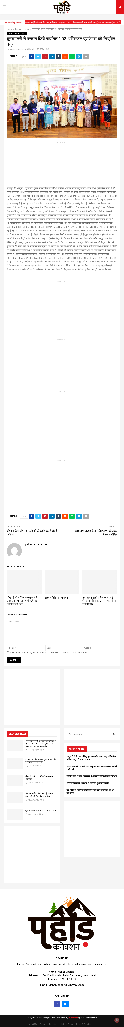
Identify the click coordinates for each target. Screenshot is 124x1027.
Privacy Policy (67, 1024)
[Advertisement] (62, 165)
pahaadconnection (18, 49)
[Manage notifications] (116, 1020)
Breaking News (13, 34)
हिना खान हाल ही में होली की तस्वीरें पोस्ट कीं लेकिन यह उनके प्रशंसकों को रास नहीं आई (99, 601)
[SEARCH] (114, 734)
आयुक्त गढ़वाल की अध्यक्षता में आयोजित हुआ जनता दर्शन (88, 783)
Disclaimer (53, 1024)
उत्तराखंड (23, 34)
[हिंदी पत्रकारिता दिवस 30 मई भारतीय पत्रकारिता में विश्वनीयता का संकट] (15, 797)
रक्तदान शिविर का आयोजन (56, 597)
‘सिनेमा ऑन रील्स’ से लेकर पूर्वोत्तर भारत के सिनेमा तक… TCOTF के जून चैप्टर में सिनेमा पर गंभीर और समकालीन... (40, 744)
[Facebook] (57, 1004)
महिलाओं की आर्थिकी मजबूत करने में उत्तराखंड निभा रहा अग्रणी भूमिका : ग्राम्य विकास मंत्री (22, 601)
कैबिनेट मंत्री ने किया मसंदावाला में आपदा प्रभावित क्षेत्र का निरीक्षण (92, 776)
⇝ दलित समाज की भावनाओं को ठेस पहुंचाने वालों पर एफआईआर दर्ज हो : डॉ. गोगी (84, 22)
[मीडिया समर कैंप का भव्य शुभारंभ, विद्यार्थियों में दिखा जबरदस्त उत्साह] (15, 763)
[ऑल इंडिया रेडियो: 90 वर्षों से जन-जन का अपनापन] (15, 780)
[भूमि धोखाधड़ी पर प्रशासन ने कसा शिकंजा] (15, 814)
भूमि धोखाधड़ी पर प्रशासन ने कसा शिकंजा (40, 811)
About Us (33, 1024)
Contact (43, 1024)
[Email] (65, 1004)
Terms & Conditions (84, 1024)
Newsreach (73, 1018)
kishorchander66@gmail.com (66, 985)
